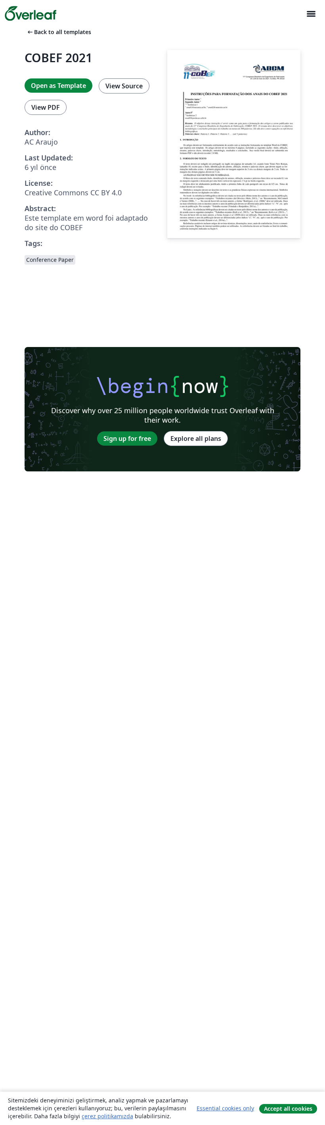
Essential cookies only (225, 1108)
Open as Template (58, 85)
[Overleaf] (30, 13)
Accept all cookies (288, 1108)
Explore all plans (195, 438)
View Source (124, 86)
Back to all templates (58, 32)
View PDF (45, 107)
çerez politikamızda (107, 1116)
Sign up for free (127, 438)
